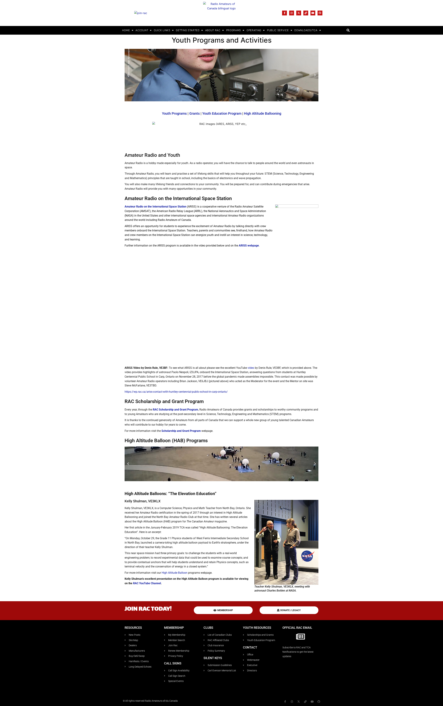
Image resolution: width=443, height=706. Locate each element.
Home (126, 30)
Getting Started (188, 30)
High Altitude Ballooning (262, 113)
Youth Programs (174, 113)
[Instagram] (291, 13)
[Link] (305, 13)
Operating (254, 30)
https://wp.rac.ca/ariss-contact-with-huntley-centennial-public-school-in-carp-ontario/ (176, 391)
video (251, 367)
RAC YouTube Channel (147, 583)
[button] (348, 30)
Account (141, 30)
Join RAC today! (148, 609)
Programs (233, 30)
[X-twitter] (298, 13)
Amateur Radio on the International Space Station (155, 206)
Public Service (278, 30)
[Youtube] (312, 13)
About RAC (212, 30)
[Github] (320, 13)
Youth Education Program (221, 113)
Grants (194, 113)
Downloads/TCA (305, 30)
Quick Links (162, 30)
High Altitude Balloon (174, 572)
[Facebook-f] (284, 13)
